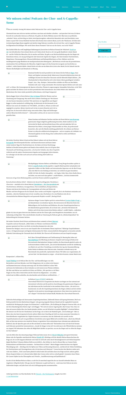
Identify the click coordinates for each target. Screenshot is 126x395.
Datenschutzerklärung (115, 393)
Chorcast (55, 221)
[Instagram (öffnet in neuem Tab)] (117, 2)
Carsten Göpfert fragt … (73, 200)
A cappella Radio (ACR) (39, 166)
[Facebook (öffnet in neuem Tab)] (115, 2)
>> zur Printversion (12, 376)
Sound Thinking (11, 261)
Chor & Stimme (35, 96)
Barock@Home (33, 240)
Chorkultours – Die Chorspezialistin (45, 184)
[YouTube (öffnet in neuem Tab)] (119, 2)
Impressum (107, 393)
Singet (72, 73)
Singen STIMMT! (40, 279)
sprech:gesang (74, 119)
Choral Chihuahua (58, 335)
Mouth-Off (40, 337)
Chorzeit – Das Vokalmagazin (45, 374)
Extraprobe (10, 142)
